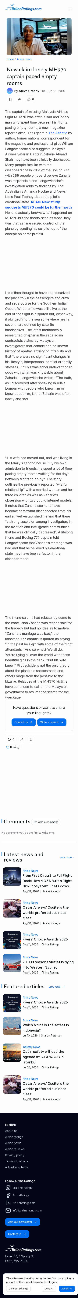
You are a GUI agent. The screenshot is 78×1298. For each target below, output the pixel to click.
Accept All (67, 1288)
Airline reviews (15, 1149)
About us (11, 1131)
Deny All (49, 1288)
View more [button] (66, 857)
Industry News (31, 1046)
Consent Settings (18, 1288)
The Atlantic (57, 133)
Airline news (24, 59)
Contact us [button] (21, 722)
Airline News (30, 870)
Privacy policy (14, 1155)
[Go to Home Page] (23, 9)
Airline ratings (14, 1137)
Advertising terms (17, 1167)
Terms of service (16, 1161)
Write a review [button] (49, 722)
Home (10, 59)
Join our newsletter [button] (20, 1221)
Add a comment (48, 822)
